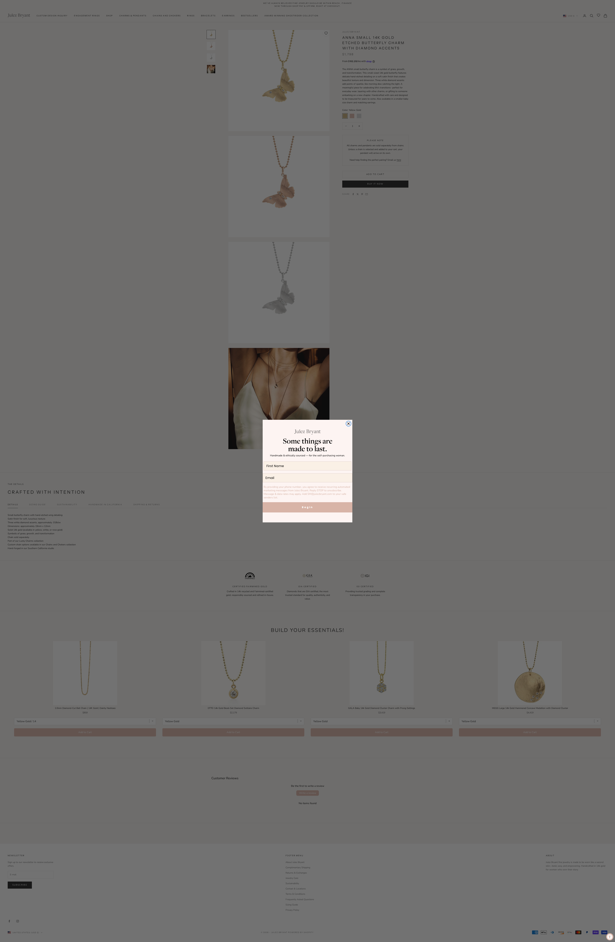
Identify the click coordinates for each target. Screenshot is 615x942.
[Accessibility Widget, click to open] (609, 936)
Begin (307, 507)
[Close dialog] (348, 423)
